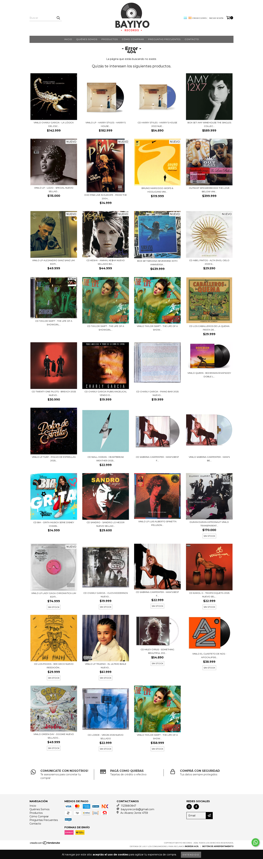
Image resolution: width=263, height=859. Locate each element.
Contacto (192, 39)
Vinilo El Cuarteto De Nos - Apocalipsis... (209, 655)
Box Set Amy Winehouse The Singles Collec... (209, 124)
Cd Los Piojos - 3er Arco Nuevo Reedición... (54, 666)
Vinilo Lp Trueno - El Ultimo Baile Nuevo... (105, 666)
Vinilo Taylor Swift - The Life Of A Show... (157, 737)
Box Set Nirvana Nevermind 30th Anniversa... (157, 263)
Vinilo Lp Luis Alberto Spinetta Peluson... (157, 523)
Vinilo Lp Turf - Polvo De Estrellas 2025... (54, 459)
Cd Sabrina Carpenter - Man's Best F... (157, 594)
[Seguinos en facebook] (196, 806)
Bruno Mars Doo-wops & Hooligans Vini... (157, 190)
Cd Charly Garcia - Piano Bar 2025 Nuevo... (157, 393)
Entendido (191, 854)
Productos (109, 39)
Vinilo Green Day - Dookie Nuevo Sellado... (53, 736)
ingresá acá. (192, 846)
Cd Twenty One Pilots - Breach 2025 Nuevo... (54, 393)
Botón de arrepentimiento (217, 846)
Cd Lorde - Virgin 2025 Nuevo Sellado (105, 737)
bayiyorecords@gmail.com (137, 809)
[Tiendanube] (45, 844)
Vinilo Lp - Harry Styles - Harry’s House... (106, 124)
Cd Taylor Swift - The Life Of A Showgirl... (53, 323)
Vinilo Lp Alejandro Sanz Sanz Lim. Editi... (53, 262)
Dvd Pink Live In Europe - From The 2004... (105, 197)
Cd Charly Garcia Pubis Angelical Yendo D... (105, 393)
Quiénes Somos (86, 39)
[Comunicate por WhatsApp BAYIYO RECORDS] (255, 842)
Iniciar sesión (216, 18)
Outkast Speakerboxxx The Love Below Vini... (209, 190)
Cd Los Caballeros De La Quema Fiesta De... (209, 328)
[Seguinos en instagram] (189, 806)
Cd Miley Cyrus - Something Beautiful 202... (157, 651)
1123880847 (128, 805)
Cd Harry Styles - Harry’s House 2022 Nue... (157, 124)
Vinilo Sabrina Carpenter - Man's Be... (209, 459)
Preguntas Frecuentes (164, 39)
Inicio (68, 39)
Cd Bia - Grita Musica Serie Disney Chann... (53, 524)
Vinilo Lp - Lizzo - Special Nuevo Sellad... (53, 189)
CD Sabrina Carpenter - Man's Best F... (157, 459)
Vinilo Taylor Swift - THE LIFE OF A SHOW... (157, 328)
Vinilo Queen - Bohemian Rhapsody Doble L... (209, 375)
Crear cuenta (199, 18)
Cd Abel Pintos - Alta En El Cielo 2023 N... (209, 262)
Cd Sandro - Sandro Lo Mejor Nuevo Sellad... (106, 524)
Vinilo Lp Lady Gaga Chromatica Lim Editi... (53, 595)
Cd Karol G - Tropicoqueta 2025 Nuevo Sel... (209, 595)
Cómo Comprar (133, 39)
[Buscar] (58, 18)
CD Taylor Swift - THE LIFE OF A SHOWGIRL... (105, 328)
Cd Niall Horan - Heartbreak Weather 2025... (105, 459)
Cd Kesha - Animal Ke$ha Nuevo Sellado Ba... (105, 262)
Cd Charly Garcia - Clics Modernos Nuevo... (105, 595)
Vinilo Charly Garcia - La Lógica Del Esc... (54, 124)
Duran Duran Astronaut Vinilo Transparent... (209, 524)
